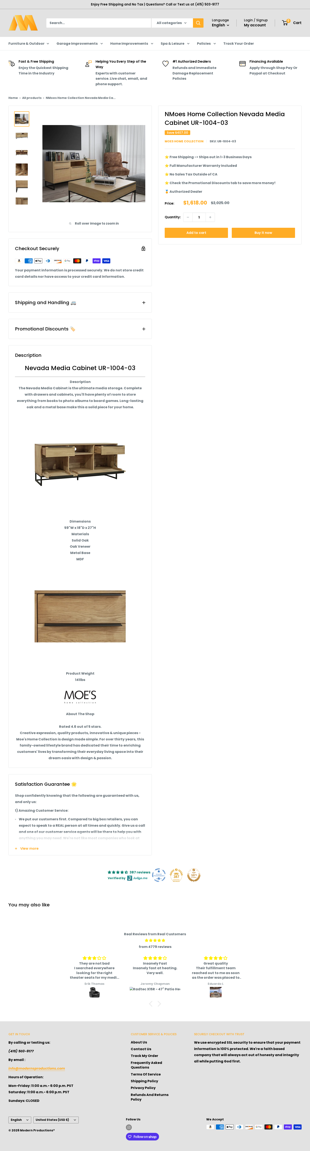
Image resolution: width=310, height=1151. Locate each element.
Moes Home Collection (184, 141)
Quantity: (173, 217)
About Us (139, 1042)
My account (255, 25)
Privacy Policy (143, 1087)
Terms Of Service (146, 1074)
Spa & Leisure (173, 43)
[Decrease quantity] (187, 217)
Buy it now (263, 232)
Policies (204, 43)
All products (32, 98)
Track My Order (144, 1055)
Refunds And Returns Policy (149, 1097)
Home (13, 98)
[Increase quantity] (210, 217)
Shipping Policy (144, 1081)
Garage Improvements (77, 43)
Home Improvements (129, 43)
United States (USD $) (52, 1120)
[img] (155, 940)
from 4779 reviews (155, 946)
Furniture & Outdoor (26, 43)
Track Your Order (238, 43)
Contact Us (141, 1049)
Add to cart (196, 232)
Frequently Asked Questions (146, 1065)
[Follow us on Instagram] (129, 1127)
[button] (152, 1004)
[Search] (198, 23)
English (16, 1120)
